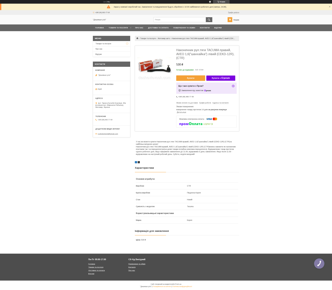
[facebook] (136, 163)
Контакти (205, 28)
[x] (139, 163)
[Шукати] (209, 19)
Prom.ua (178, 284)
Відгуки (218, 28)
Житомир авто (164, 38)
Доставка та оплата (158, 28)
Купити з (216, 78)
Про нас (139, 28)
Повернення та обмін (184, 28)
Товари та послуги (118, 28)
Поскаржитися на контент (162, 286)
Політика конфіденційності (182, 286)
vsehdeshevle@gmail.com (108, 134)
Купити (190, 78)
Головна (99, 28)
